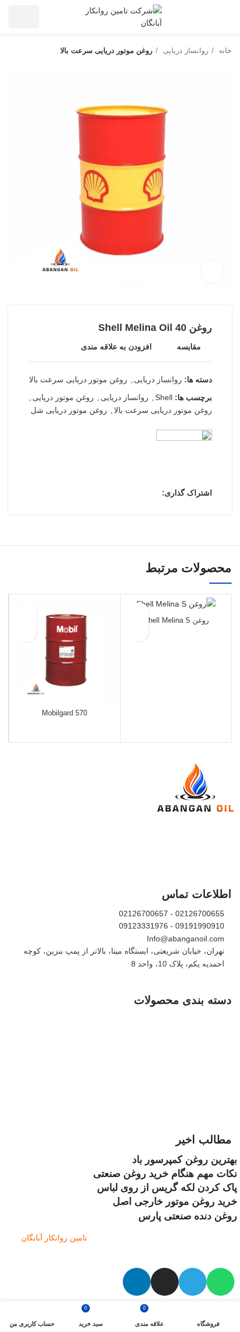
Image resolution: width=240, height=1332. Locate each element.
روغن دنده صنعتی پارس (187, 1216)
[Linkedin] (137, 1282)
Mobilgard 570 (64, 713)
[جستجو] (54, 17)
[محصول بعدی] (14, 50)
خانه (224, 50)
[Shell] (184, 457)
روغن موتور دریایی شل (69, 410)
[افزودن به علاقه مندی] (138, 612)
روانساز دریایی (184, 50)
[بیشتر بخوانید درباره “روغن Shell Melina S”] (138, 632)
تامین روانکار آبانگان (54, 1237)
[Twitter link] (139, 492)
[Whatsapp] (220, 1282)
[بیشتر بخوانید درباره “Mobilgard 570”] (27, 632)
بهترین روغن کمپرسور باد (184, 1159)
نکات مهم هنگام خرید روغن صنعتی (165, 1173)
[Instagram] (165, 1282)
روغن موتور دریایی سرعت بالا (106, 50)
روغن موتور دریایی (63, 397)
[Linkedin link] (114, 492)
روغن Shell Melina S (176, 620)
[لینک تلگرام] (101, 492)
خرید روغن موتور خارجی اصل (175, 1201)
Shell (163, 397)
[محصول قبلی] (36, 50)
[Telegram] (193, 1282)
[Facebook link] (152, 492)
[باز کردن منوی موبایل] (226, 17)
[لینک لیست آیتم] (120, 1019)
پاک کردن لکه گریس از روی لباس (167, 1187)
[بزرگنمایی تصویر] (212, 271)
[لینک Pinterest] (127, 492)
